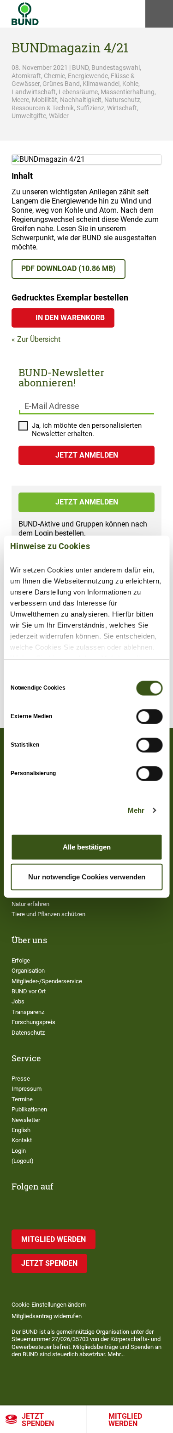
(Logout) (23, 1160)
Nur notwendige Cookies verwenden (86, 877)
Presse (21, 1078)
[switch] (149, 716)
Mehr (136, 810)
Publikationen (29, 1109)
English (21, 1130)
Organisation (28, 970)
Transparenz (28, 1011)
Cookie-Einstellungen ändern (49, 1304)
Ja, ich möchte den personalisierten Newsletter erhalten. (87, 429)
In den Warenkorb (70, 317)
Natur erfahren (30, 904)
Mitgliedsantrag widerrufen (47, 1316)
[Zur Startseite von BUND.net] (25, 13)
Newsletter (26, 1119)
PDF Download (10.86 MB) (68, 268)
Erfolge (21, 960)
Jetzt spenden (38, 1420)
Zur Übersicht (38, 339)
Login (19, 1150)
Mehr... (116, 1354)
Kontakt (22, 1140)
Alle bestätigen (87, 846)
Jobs (18, 1001)
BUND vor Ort (29, 991)
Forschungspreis (33, 1022)
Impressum (27, 1088)
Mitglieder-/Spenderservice (47, 981)
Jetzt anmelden (86, 502)
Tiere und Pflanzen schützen (48, 914)
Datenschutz (28, 1032)
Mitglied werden (53, 1239)
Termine (22, 1099)
